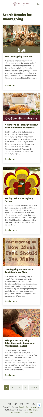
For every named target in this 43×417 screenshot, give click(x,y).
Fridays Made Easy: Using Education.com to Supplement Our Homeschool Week (20, 343)
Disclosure (28, 413)
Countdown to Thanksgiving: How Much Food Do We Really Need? (21, 126)
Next (33, 387)
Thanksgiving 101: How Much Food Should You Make (19, 270)
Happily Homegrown (27, 407)
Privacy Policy (16, 413)
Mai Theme (33, 410)
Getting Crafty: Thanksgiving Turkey (19, 199)
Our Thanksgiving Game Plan (19, 56)
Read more (11, 86)
